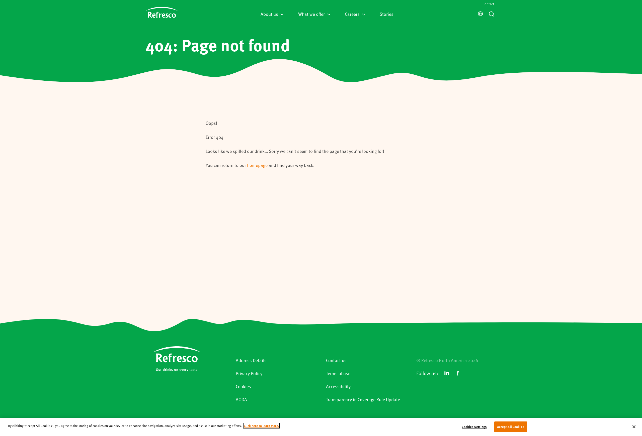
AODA (241, 399)
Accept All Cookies (510, 426)
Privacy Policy (249, 373)
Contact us (336, 360)
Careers (352, 14)
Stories (386, 14)
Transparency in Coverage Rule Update (363, 399)
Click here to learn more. (261, 425)
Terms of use (338, 373)
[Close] (633, 426)
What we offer (311, 14)
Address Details (251, 360)
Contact (488, 4)
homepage (257, 165)
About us (269, 14)
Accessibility (338, 386)
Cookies (243, 386)
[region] (321, 427)
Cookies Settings (474, 426)
